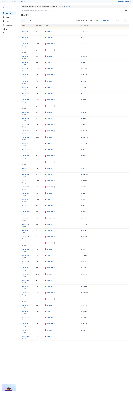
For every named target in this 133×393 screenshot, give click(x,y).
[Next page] (128, 20)
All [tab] (23, 20)
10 (81, 124)
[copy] (54, 31)
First (117, 20)
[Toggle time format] (26, 25)
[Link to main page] (6, 8)
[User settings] (130, 1)
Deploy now (67, 6)
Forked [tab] (29, 20)
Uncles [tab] (35, 20)
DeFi (122, 1)
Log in (126, 10)
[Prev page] (122, 20)
